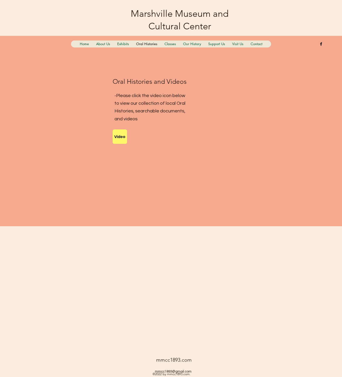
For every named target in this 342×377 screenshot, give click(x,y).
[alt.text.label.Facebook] (321, 44)
